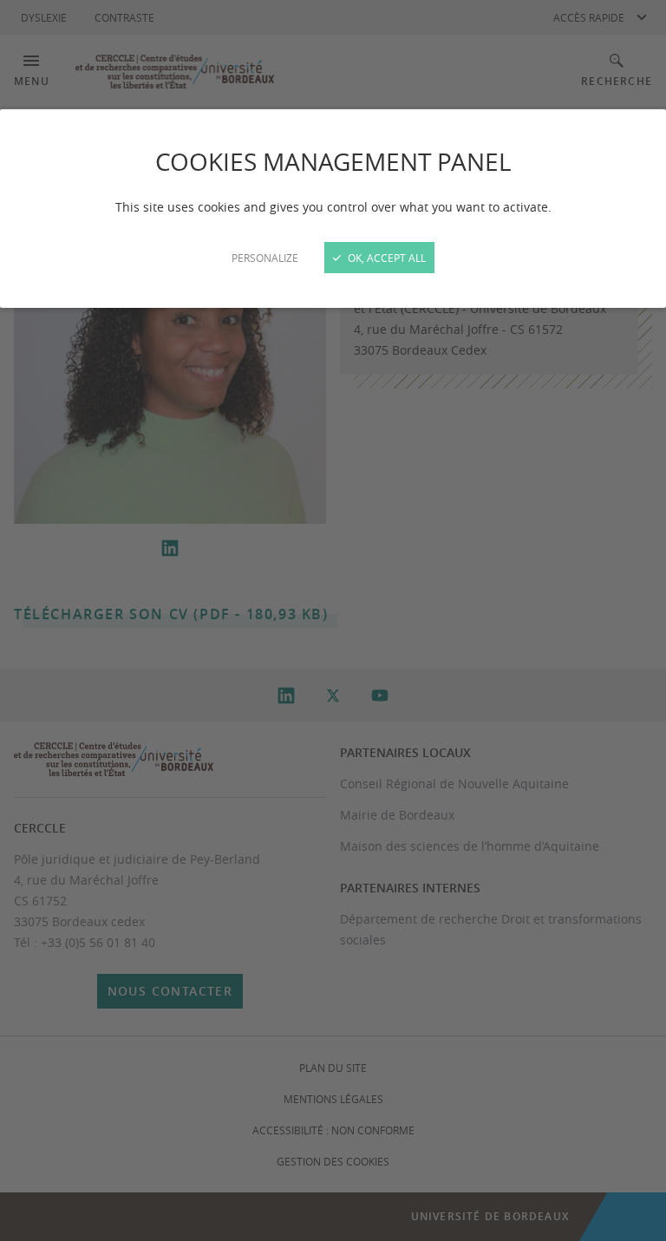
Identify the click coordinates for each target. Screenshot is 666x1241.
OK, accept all (385, 258)
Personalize (265, 258)
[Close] (333, 620)
